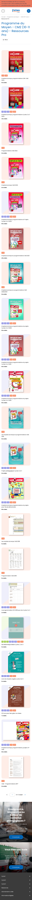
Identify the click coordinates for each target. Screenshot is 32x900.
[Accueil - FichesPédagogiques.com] (16, 11)
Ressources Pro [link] (5, 19)
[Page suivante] (25, 795)
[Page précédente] (7, 795)
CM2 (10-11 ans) (25, 17)
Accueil (3, 17)
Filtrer (6, 39)
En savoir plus (16, 837)
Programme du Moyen (13, 17)
